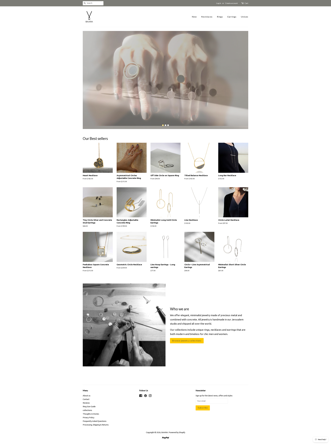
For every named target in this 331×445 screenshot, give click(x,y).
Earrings (231, 16)
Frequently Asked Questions (94, 418)
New (194, 16)
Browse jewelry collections (186, 337)
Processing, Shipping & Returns (96, 422)
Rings (220, 16)
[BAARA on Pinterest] (145, 393)
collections (87, 407)
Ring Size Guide (89, 404)
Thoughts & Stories (91, 411)
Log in (218, 3)
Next (243, 78)
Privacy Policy (88, 414)
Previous (88, 78)
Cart (246, 3)
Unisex (244, 16)
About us (86, 393)
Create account (231, 3)
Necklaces (206, 16)
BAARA (164, 429)
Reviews (86, 400)
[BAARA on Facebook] (140, 393)
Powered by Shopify (177, 429)
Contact (86, 396)
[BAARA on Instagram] (150, 393)
